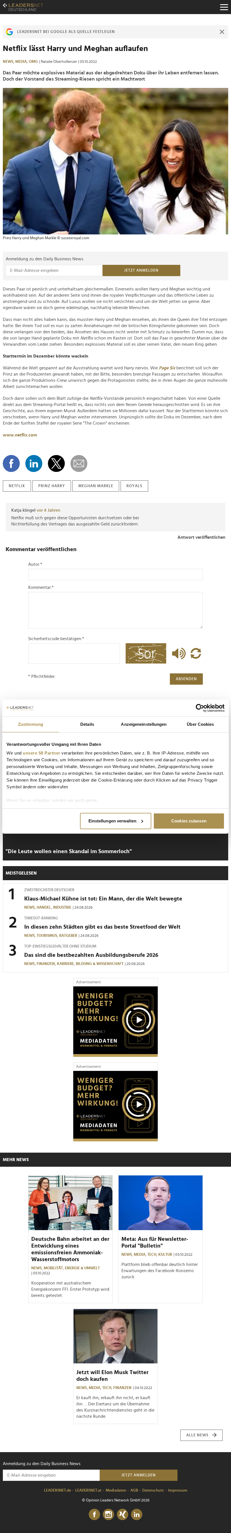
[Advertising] (115, 1021)
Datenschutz (153, 1490)
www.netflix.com (20, 435)
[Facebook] (94, 1514)
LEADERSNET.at (88, 1490)
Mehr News (16, 1159)
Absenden (186, 679)
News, (9, 62)
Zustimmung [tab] (30, 724)
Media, (22, 62)
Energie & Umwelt (82, 1268)
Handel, (45, 907)
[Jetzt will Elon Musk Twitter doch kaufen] (115, 1336)
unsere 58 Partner (41, 753)
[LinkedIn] (136, 1514)
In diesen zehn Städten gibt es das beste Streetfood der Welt (102, 927)
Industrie (62, 907)
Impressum (177, 1490)
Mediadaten (116, 1490)
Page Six (167, 368)
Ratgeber (68, 936)
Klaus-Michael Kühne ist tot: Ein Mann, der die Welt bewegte (103, 899)
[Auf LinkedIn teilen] (33, 463)
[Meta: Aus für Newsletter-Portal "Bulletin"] (161, 1202)
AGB (134, 1490)
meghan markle (95, 486)
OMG (33, 62)
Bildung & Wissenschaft (99, 964)
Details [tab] (87, 724)
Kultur (165, 1255)
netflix (17, 486)
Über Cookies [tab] (200, 724)
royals (134, 486)
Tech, (152, 1255)
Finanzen (122, 1388)
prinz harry (51, 486)
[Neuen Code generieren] (196, 653)
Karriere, (66, 964)
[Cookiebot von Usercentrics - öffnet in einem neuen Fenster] (200, 708)
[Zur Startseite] (23, 7)
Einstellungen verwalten (112, 820)
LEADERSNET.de (57, 1490)
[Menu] (224, 7)
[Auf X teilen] (56, 463)
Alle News (197, 1435)
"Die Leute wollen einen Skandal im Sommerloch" (69, 851)
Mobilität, (54, 1268)
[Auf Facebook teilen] (11, 463)
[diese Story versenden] (78, 463)
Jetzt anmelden (141, 270)
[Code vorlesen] (177, 653)
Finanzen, (47, 964)
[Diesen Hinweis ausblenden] (222, 31)
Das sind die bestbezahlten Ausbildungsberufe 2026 (91, 955)
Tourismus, (48, 936)
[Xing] (122, 1514)
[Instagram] (108, 1514)
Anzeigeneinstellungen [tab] (143, 724)
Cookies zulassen (188, 820)
